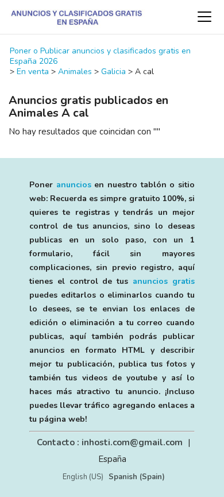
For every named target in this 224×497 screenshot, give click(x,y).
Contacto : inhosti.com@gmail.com (110, 442)
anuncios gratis (164, 281)
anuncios (73, 184)
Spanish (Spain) (137, 477)
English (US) (83, 477)
